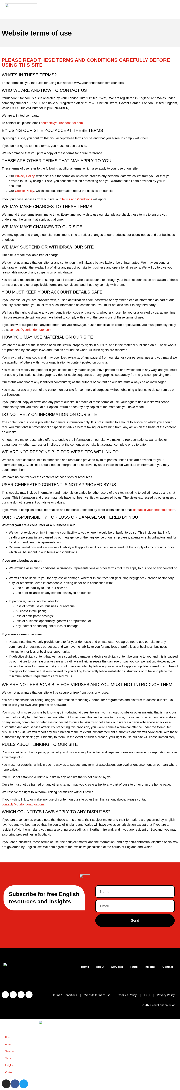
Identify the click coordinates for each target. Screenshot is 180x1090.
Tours (134, 966)
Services (117, 966)
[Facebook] (13, 994)
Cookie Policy (24, 191)
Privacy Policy (24, 176)
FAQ (147, 995)
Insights (150, 966)
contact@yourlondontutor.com (62, 123)
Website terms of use (97, 995)
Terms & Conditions (65, 995)
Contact (167, 966)
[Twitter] (21, 994)
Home (85, 966)
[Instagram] (5, 994)
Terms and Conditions (77, 199)
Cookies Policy (127, 995)
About (100, 966)
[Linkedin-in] (29, 994)
